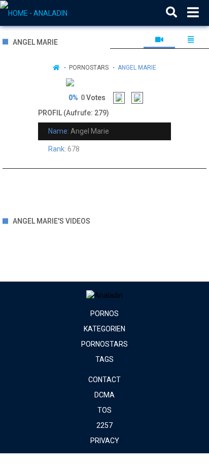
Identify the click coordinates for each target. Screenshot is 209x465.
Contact (104, 380)
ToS (104, 410)
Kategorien (104, 329)
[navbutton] (193, 13)
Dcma (104, 395)
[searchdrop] (171, 13)
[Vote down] (137, 98)
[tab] (159, 39)
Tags (104, 359)
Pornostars (89, 67)
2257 (104, 425)
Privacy (104, 441)
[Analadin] (51, 12)
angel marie (137, 67)
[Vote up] (119, 98)
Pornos (104, 313)
